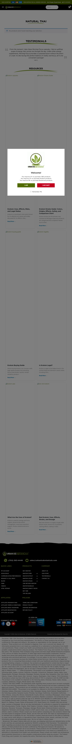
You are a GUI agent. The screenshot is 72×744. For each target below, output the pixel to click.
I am (26, 185)
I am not (46, 185)
